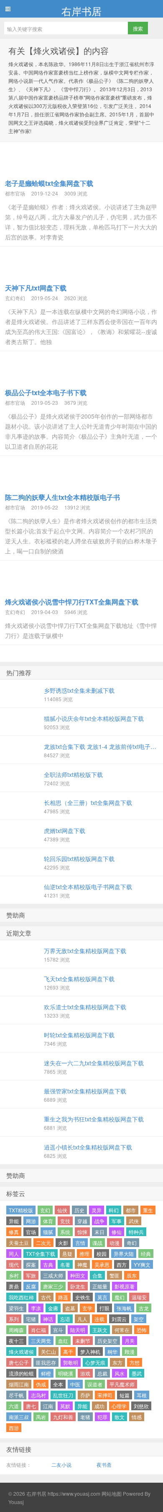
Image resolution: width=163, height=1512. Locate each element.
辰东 (132, 1275)
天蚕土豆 (19, 1242)
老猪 (85, 1416)
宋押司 (104, 1395)
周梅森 (16, 1329)
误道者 (94, 1384)
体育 (48, 1220)
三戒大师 (53, 1275)
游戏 (85, 1373)
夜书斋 (104, 1464)
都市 (131, 1210)
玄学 (87, 1307)
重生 (148, 1210)
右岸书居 (81, 10)
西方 (122, 1264)
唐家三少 (53, 1286)
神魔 (82, 1264)
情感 (137, 1416)
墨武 (137, 1373)
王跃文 (99, 1329)
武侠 (134, 1220)
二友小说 (61, 1464)
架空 (139, 1318)
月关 (130, 1340)
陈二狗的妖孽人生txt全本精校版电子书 (62, 497)
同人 (14, 1253)
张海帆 (124, 1307)
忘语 (65, 1318)
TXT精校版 (21, 1210)
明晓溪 (65, 1373)
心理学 (119, 1405)
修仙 (117, 1231)
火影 (63, 1242)
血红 (63, 1340)
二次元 (43, 1242)
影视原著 (125, 1286)
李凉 (36, 1307)
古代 (46, 1297)
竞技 (65, 1220)
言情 (80, 1242)
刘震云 (119, 1318)
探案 (31, 1264)
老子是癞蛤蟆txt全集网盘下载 (49, 183)
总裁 (102, 1373)
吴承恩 (102, 1264)
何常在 (122, 1329)
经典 (146, 1253)
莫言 (102, 1297)
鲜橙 (46, 1373)
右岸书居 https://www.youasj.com (63, 1493)
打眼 (104, 1307)
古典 (48, 1264)
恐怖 (142, 1329)
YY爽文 (142, 1264)
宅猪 (31, 1318)
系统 (65, 1231)
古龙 (144, 1307)
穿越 (82, 1220)
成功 (99, 1405)
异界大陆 (124, 1253)
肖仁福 (38, 1329)
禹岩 (41, 1416)
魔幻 (120, 1297)
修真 (14, 1231)
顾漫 (130, 1351)
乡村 (14, 1275)
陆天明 (77, 1329)
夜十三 (16, 1340)
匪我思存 (46, 1362)
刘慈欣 (141, 1405)
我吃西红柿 (21, 1297)
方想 (135, 1362)
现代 (14, 1264)
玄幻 (45, 1210)
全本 (58, 1384)
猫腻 (48, 1231)
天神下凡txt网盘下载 (35, 288)
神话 (48, 1318)
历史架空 (107, 1340)
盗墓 (70, 1307)
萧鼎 (14, 1286)
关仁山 (48, 1351)
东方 (117, 1362)
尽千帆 (16, 1395)
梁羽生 (16, 1307)
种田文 (77, 1275)
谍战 (97, 1242)
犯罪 (102, 1416)
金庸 (53, 1307)
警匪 (115, 1275)
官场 (31, 1231)
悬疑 (67, 1253)
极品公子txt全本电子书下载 (46, 392)
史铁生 (82, 1297)
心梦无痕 (95, 1362)
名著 (65, 1264)
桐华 (112, 1351)
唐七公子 (19, 1362)
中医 (75, 1384)
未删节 (82, 1340)
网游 (31, 1220)
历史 (79, 1210)
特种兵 (136, 1231)
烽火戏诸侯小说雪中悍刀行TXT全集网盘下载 (71, 602)
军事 (117, 1220)
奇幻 (132, 1242)
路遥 (63, 1297)
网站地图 (111, 1493)
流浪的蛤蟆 (21, 1373)
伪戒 (41, 1384)
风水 (120, 1373)
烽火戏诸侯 (21, 1351)
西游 (14, 1427)
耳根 (142, 1395)
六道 (14, 1405)
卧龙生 (77, 1286)
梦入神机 (90, 1351)
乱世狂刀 (63, 1395)
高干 (68, 1351)
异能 (14, 1220)
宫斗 (58, 1329)
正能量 (99, 1286)
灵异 (97, 1210)
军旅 (31, 1275)
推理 (84, 1253)
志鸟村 (38, 1395)
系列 (14, 1318)
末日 (99, 1231)
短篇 (125, 1395)
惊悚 (82, 1231)
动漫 (115, 1242)
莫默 (65, 1405)
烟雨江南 (19, 1384)
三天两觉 (41, 1340)
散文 (120, 1416)
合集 (97, 1275)
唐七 (31, 1405)
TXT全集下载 (40, 1253)
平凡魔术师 (122, 1384)
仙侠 (62, 1210)
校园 (102, 1253)
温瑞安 (139, 1297)
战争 (99, 1220)
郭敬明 (70, 1362)
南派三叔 (19, 1416)
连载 (99, 1318)
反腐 (31, 1286)
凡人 (82, 1318)
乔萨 (85, 1395)
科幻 (114, 1210)
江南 (48, 1405)
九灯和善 (63, 1416)
